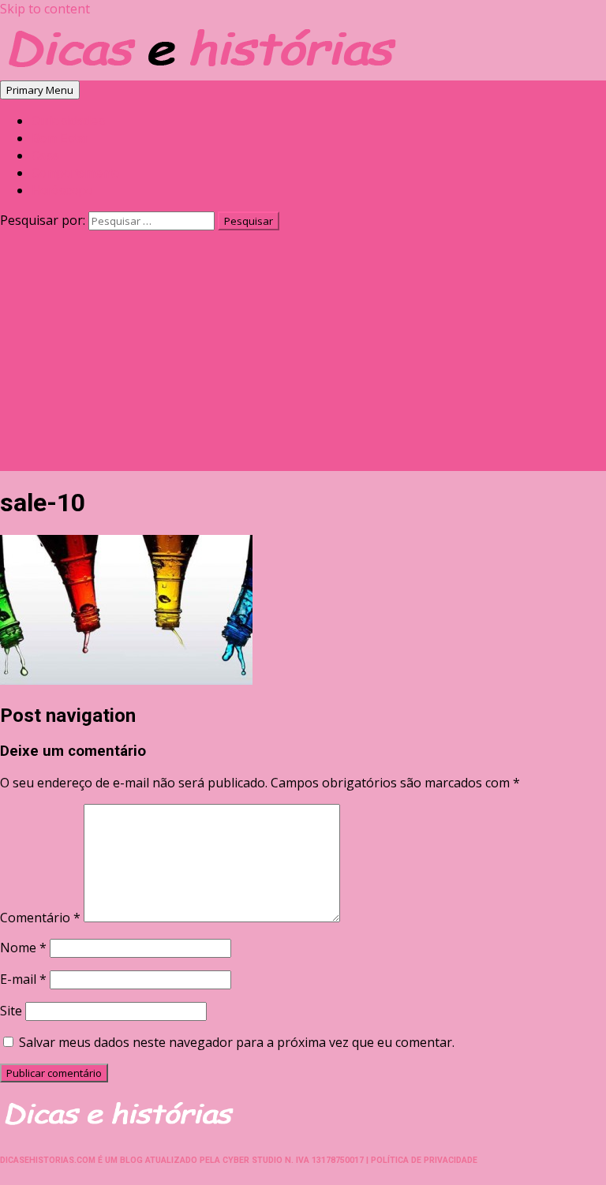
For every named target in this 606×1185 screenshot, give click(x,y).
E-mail (23, 979)
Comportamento (76, 173)
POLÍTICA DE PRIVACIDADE (424, 1160)
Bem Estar (60, 138)
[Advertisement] (303, 360)
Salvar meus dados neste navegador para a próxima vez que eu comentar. (236, 1042)
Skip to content (45, 8)
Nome (23, 947)
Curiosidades (68, 121)
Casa (45, 155)
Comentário (40, 917)
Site (11, 1010)
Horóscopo (62, 190)
